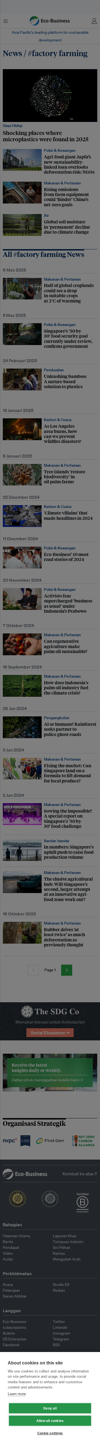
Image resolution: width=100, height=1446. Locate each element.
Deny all (50, 1408)
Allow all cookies (50, 1421)
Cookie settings (50, 1433)
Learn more (17, 1394)
